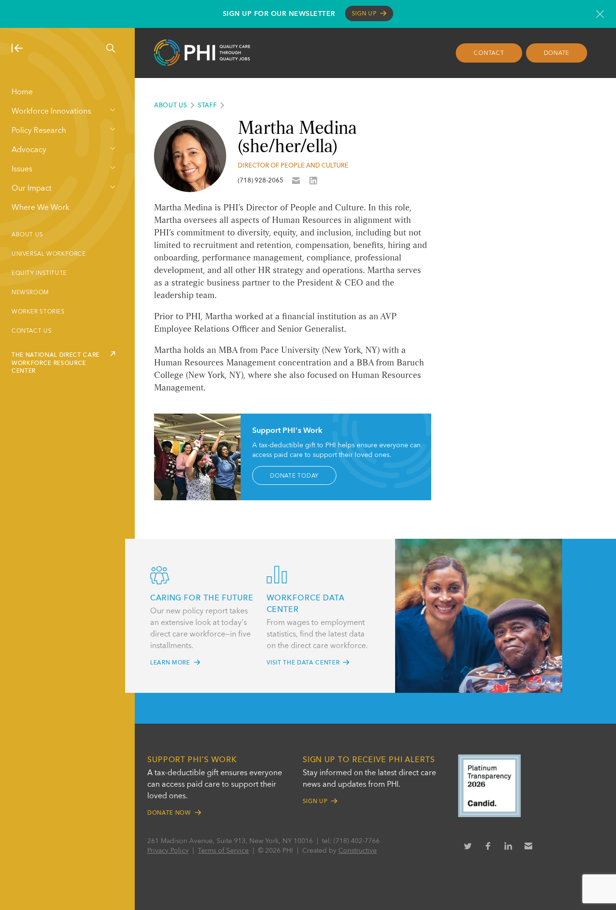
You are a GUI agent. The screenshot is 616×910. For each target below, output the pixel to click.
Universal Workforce (49, 254)
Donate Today (294, 476)
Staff (207, 106)
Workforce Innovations (51, 112)
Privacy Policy (168, 850)
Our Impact (31, 189)
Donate (557, 53)
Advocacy (29, 150)
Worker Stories (38, 312)
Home (22, 92)
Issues (22, 169)
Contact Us (31, 331)
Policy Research (39, 131)
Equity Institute (39, 273)
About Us (27, 235)
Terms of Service (223, 850)
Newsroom (30, 293)
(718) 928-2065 (260, 181)
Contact (489, 53)
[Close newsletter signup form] (600, 14)
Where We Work (40, 208)
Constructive (357, 850)
